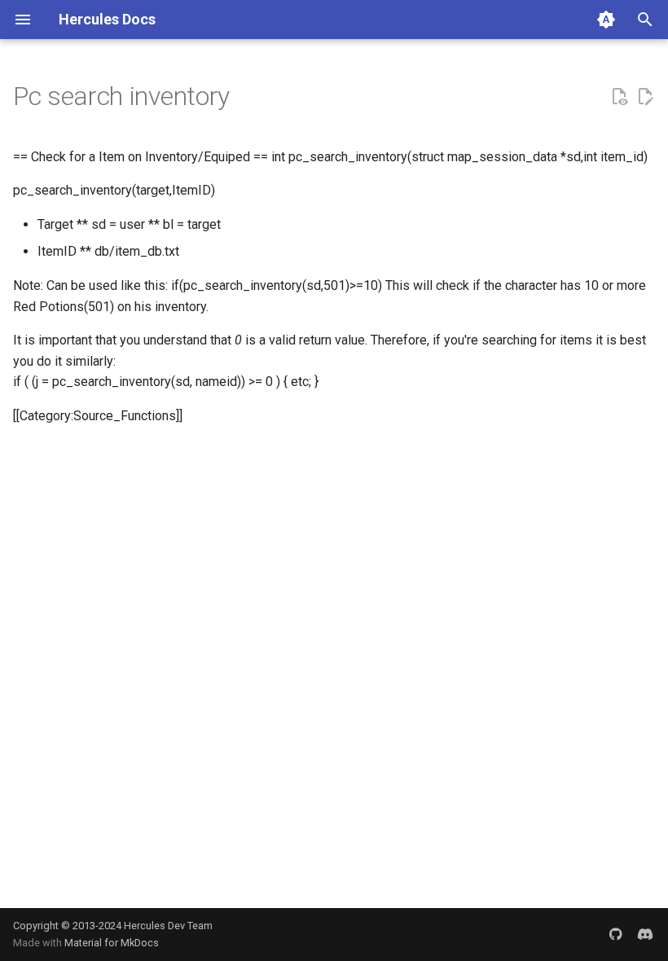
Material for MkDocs (111, 943)
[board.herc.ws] (645, 934)
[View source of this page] (619, 97)
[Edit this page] (645, 97)
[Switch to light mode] (606, 19)
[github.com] (616, 934)
